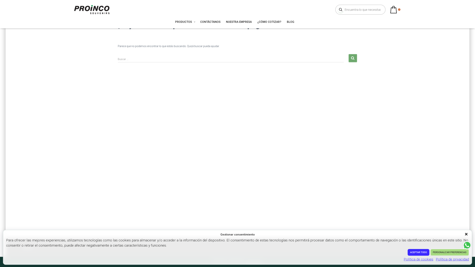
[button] (466, 234)
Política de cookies (418, 259)
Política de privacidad (452, 259)
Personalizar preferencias (449, 252)
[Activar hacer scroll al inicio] (467, 259)
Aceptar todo (418, 252)
